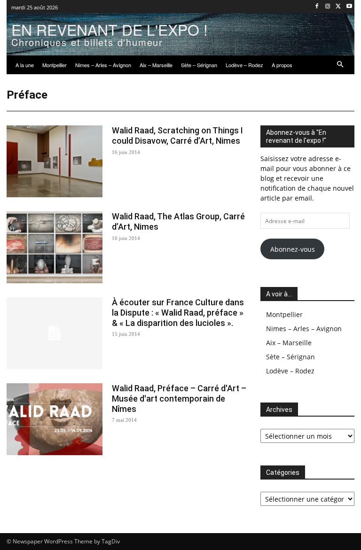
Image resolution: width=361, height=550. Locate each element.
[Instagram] (327, 6)
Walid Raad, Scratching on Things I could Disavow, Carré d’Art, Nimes (177, 135)
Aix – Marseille (289, 342)
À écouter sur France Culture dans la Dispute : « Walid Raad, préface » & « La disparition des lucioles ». (178, 312)
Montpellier (284, 314)
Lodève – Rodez (290, 370)
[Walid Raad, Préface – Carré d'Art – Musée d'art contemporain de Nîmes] (54, 419)
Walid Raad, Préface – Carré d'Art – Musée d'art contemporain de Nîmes (179, 398)
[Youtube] (349, 6)
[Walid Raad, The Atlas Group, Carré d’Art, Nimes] (54, 247)
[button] (340, 65)
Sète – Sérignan (290, 356)
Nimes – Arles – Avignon (304, 328)
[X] (338, 6)
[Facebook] (317, 6)
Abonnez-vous (292, 249)
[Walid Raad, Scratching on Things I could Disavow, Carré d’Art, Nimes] (54, 161)
